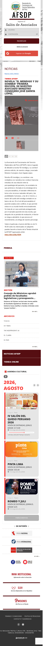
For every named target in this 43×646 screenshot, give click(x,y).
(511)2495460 (18, 638)
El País (6, 345)
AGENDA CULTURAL (17, 376)
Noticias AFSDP (12, 359)
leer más (32, 316)
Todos (6, 326)
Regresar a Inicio (9, 73)
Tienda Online (11, 367)
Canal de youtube (26, 567)
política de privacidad (31, 621)
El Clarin (7, 340)
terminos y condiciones (12, 621)
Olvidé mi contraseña (21, 46)
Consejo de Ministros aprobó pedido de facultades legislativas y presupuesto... (20, 301)
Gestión (8, 296)
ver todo (33, 352)
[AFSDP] (20, 11)
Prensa (8, 253)
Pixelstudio (20, 643)
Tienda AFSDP (11, 79)
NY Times (7, 331)
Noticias (16, 73)
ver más (35, 561)
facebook (15, 567)
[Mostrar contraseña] (36, 34)
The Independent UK (11, 336)
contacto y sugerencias (22, 624)
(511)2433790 (28, 638)
